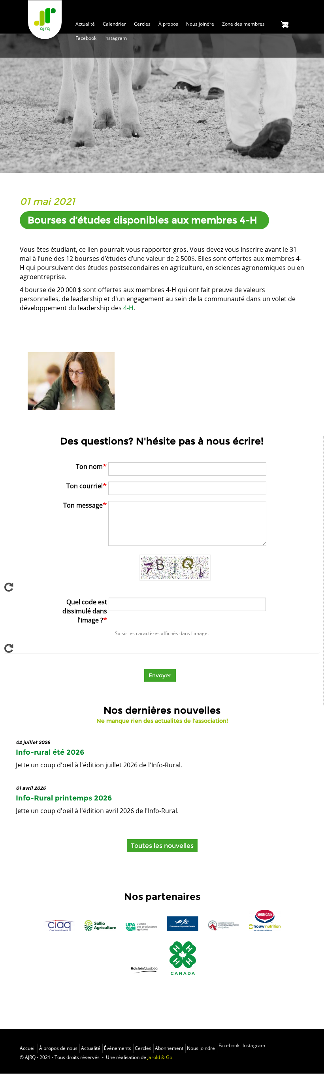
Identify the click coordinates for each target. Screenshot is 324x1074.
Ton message (83, 505)
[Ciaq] (59, 925)
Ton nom (89, 466)
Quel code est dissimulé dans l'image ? (84, 611)
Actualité (85, 24)
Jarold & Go (159, 1057)
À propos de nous (58, 1048)
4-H (128, 308)
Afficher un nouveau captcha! (161, 587)
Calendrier (114, 24)
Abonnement (169, 1048)
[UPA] (141, 927)
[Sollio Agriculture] (100, 925)
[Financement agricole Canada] (182, 923)
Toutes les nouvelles (162, 845)
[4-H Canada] (183, 958)
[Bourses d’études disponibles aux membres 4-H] (71, 381)
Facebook (85, 38)
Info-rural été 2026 (50, 752)
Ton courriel (84, 486)
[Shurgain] (265, 920)
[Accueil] (45, 19)
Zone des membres (243, 24)
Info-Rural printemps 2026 (64, 798)
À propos (168, 24)
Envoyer (160, 675)
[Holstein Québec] (144, 969)
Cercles (142, 24)
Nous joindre (200, 24)
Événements (117, 1048)
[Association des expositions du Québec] (223, 925)
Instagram (115, 38)
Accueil (28, 1048)
